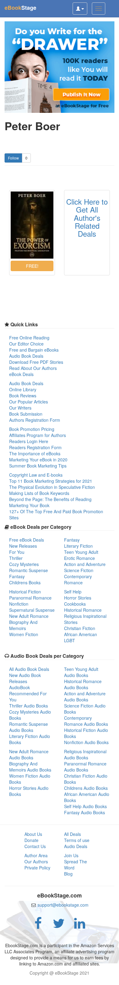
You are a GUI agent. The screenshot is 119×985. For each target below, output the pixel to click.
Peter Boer (32, 126)
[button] (32, 266)
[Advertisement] (59, 977)
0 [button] (26, 157)
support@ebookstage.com (63, 905)
